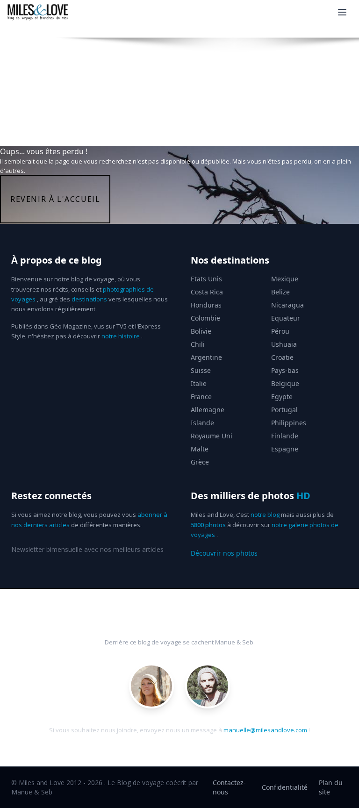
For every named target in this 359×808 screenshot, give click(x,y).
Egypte (282, 396)
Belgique (285, 383)
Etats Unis (206, 278)
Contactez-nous (229, 787)
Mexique (284, 278)
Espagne (284, 448)
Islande (202, 422)
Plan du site (331, 787)
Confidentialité (285, 787)
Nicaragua (287, 304)
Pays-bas (285, 370)
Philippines (288, 422)
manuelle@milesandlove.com (265, 730)
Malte (199, 448)
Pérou (280, 331)
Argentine (206, 357)
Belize (280, 291)
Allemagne (207, 409)
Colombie (205, 318)
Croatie (282, 357)
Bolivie (201, 331)
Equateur (285, 318)
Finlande (284, 435)
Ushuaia (284, 344)
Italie (199, 383)
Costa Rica (207, 291)
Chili (198, 344)
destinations (89, 299)
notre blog (265, 514)
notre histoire (120, 336)
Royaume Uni (211, 435)
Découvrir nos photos (224, 553)
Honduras (206, 304)
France (201, 396)
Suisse (201, 370)
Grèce (200, 462)
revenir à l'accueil (55, 199)
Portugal (284, 409)
